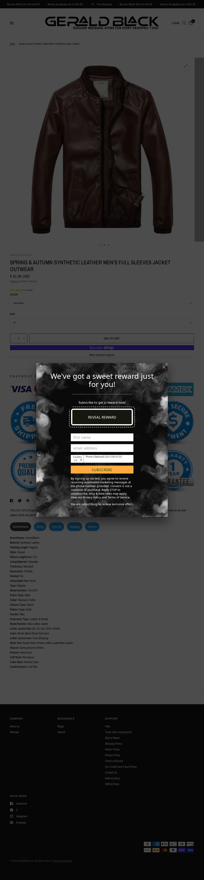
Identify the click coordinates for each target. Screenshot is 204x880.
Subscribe (102, 469)
